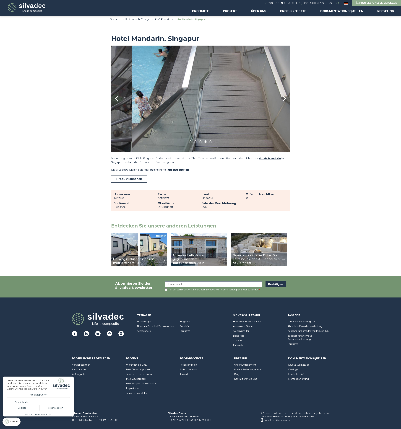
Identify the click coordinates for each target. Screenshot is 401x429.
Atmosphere (144, 331)
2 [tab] (195, 142)
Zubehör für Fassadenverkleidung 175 (308, 331)
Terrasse (144, 315)
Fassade (294, 315)
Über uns (258, 11)
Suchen (339, 3)
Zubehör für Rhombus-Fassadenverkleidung (300, 337)
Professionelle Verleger (138, 19)
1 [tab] (190, 142)
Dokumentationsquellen (341, 11)
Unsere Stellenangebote (247, 369)
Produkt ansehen (129, 179)
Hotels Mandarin (270, 158)
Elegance (185, 321)
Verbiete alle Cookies (22, 405)
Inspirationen (133, 388)
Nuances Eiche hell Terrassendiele (155, 326)
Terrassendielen (188, 364)
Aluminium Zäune (243, 326)
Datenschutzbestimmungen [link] (38, 414)
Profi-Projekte (293, 11)
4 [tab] (205, 142)
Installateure (79, 369)
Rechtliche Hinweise (272, 416)
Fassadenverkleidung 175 (301, 321)
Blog (236, 374)
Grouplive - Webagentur (277, 420)
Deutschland (346, 3)
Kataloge (293, 369)
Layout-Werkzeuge (299, 364)
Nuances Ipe (144, 321)
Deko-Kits (238, 335)
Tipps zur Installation (137, 393)
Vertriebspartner (81, 364)
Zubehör (184, 326)
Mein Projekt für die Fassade (141, 383)
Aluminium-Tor (241, 331)
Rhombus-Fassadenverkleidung (305, 326)
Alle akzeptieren (38, 394)
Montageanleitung (298, 378)
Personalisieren (55, 407)
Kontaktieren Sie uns (317, 3)
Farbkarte (185, 331)
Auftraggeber (79, 374)
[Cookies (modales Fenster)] (11, 422)
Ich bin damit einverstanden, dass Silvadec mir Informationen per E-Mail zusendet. (214, 289)
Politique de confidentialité (300, 416)
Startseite (115, 19)
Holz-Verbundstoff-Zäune (247, 321)
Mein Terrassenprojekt (138, 369)
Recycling (385, 11)
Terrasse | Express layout (139, 374)
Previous (117, 98)
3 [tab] (200, 142)
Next (284, 98)
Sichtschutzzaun (246, 315)
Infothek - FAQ (296, 374)
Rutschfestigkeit (178, 169)
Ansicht (115, 234)
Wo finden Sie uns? (281, 3)
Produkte (200, 11)
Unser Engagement (245, 364)
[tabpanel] (200, 99)
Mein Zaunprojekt (136, 378)
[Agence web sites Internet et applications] (262, 420)
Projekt (230, 11)
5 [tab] (210, 142)
